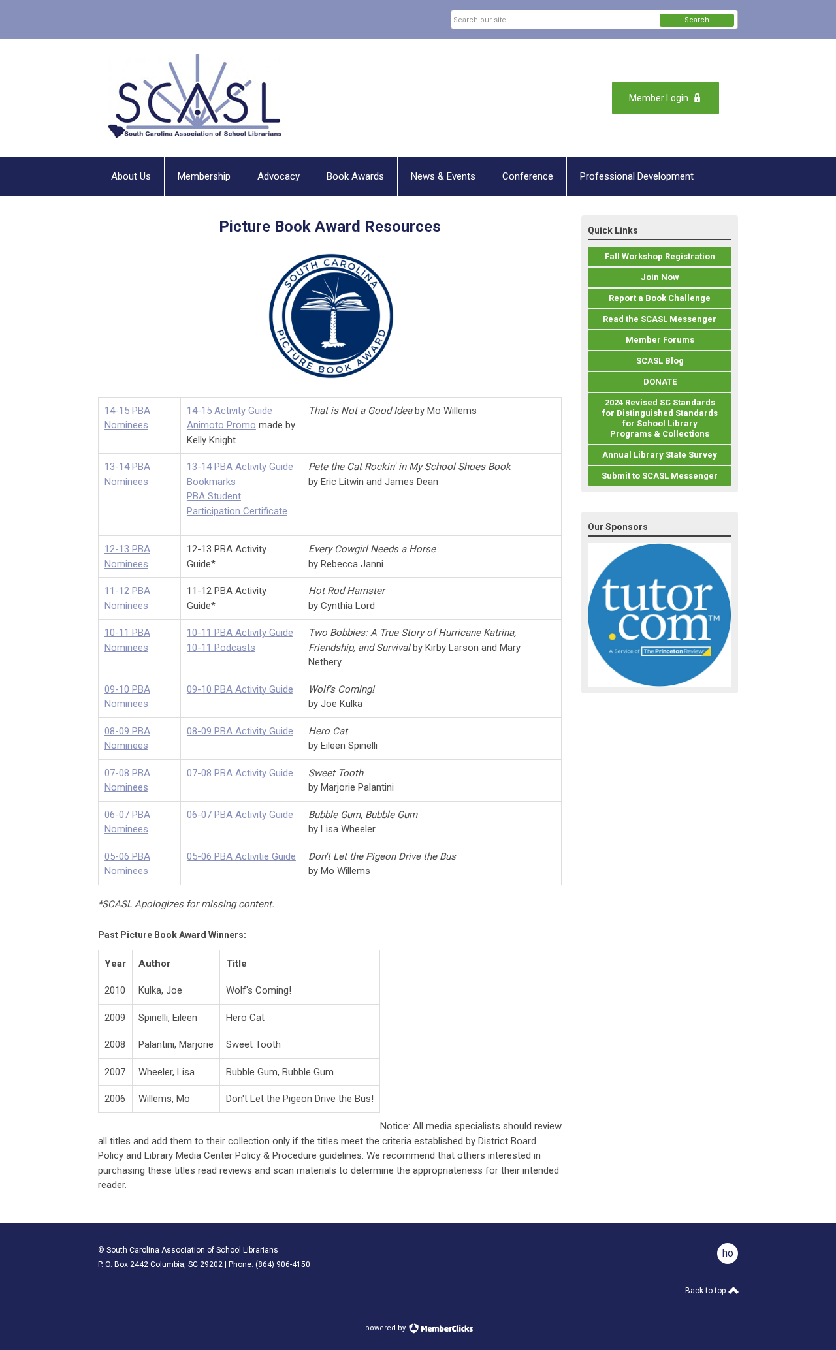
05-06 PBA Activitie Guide (241, 856)
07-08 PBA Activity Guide (240, 773)
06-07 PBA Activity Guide (240, 815)
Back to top (706, 1290)
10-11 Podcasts (221, 647)
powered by (386, 1328)
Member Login (658, 98)
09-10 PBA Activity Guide (240, 689)
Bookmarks (211, 482)
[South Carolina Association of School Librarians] (226, 98)
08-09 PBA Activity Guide (240, 731)
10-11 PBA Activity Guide (240, 632)
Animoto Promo (221, 425)
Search (696, 20)
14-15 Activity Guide (231, 410)
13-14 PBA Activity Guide (240, 467)
